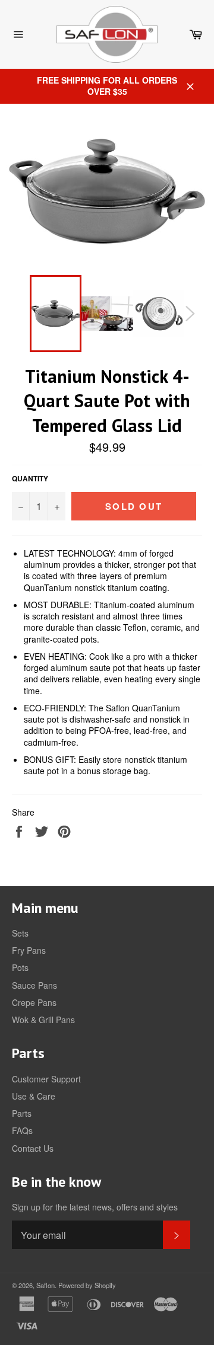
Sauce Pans (34, 985)
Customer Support (46, 1079)
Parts (22, 1113)
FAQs (22, 1130)
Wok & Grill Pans (43, 1019)
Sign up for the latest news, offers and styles (95, 1207)
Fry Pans (29, 950)
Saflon (45, 1285)
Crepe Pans (34, 1002)
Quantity (30, 479)
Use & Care (33, 1096)
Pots (20, 967)
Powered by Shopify (87, 1285)
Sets (20, 933)
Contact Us (33, 1148)
